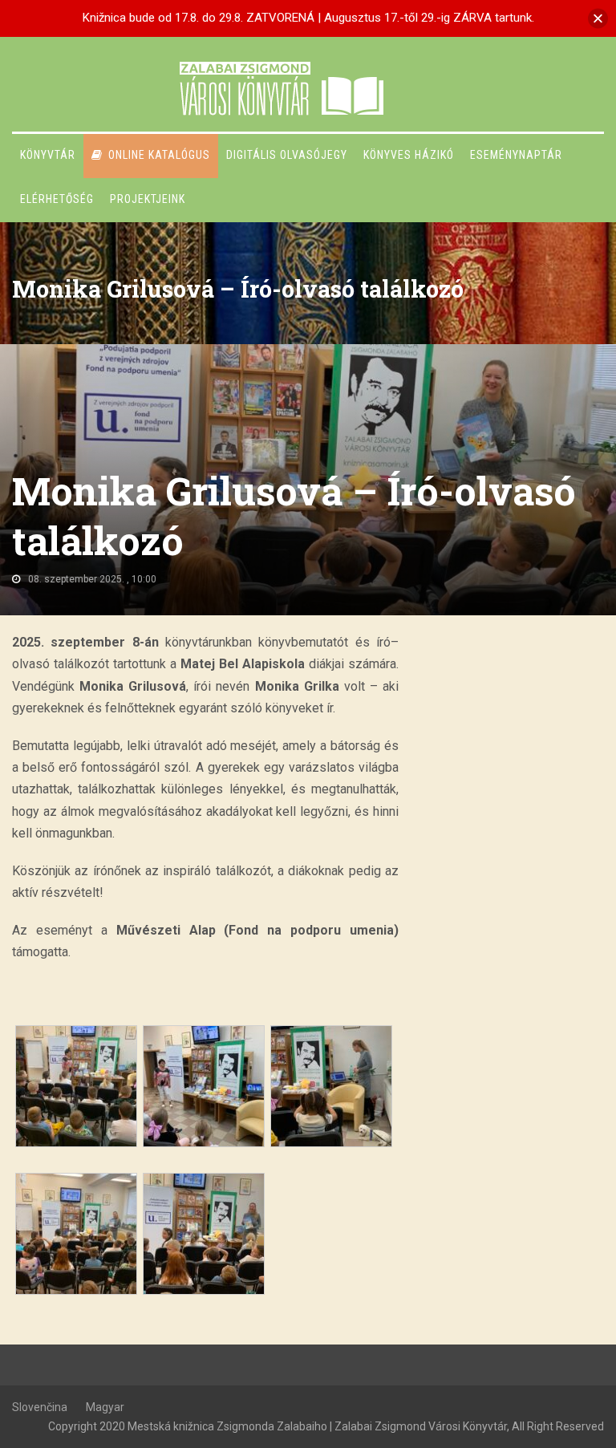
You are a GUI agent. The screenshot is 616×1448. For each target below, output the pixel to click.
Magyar (105, 1407)
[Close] (598, 18)
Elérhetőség (57, 199)
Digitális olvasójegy (286, 154)
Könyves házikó (408, 154)
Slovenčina (39, 1407)
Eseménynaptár (516, 154)
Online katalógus (159, 154)
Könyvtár (47, 154)
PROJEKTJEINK (147, 199)
